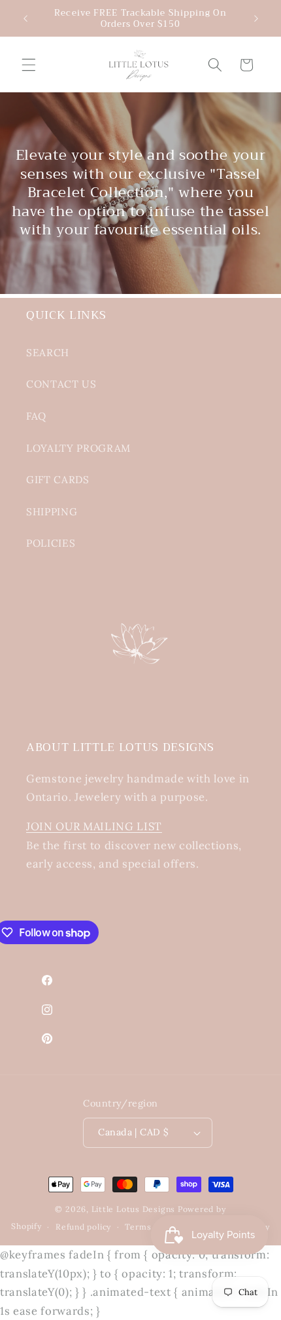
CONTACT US (61, 384)
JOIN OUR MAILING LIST (94, 826)
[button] (28, 65)
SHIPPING (51, 511)
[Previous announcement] (25, 18)
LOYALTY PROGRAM (78, 448)
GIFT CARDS (58, 479)
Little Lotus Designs (133, 1209)
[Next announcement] (256, 18)
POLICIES (50, 543)
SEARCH (47, 352)
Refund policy (83, 1227)
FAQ (36, 416)
